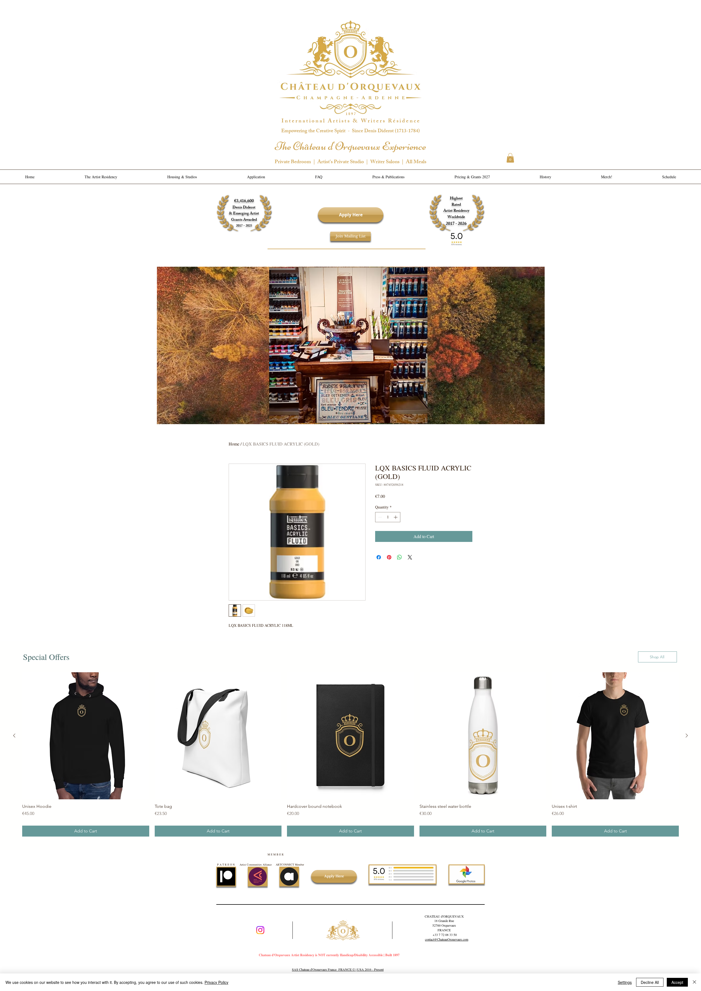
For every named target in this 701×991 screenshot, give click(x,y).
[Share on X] (410, 557)
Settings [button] (625, 982)
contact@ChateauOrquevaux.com (446, 939)
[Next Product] (686, 735)
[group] (350, 754)
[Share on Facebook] (378, 557)
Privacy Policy (216, 982)
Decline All (650, 982)
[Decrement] (379, 517)
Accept (677, 982)
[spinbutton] (388, 517)
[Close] (694, 982)
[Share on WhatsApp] (399, 557)
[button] (510, 158)
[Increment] (396, 517)
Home (234, 444)
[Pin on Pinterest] (389, 557)
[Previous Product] (14, 735)
